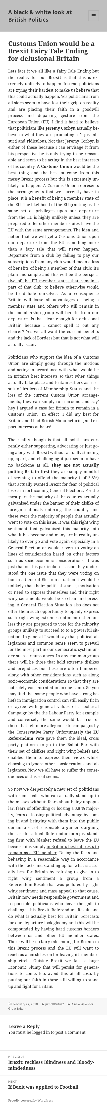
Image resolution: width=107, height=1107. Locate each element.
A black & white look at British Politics (40, 15)
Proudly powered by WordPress (30, 1100)
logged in (41, 1032)
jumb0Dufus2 (54, 1004)
